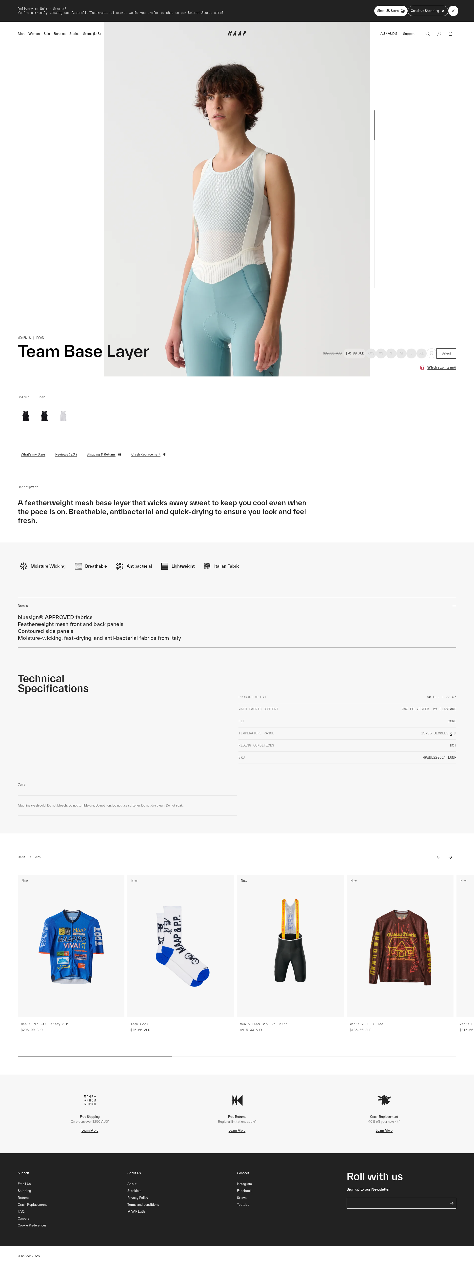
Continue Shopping (425, 11)
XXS (371, 353)
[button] (72, 1225)
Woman (34, 34)
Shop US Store (388, 11)
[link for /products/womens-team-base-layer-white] (63, 416)
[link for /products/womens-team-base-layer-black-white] (26, 416)
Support (409, 34)
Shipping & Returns (101, 454)
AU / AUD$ (388, 34)
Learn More (90, 1130)
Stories (74, 34)
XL (421, 353)
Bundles (59, 34)
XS (381, 353)
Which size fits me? (441, 367)
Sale (47, 34)
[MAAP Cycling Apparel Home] (237, 34)
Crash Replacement (145, 454)
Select (446, 353)
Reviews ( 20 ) (66, 454)
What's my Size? (33, 454)
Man (21, 34)
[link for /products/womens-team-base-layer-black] (44, 416)
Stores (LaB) (92, 34)
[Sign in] (439, 34)
